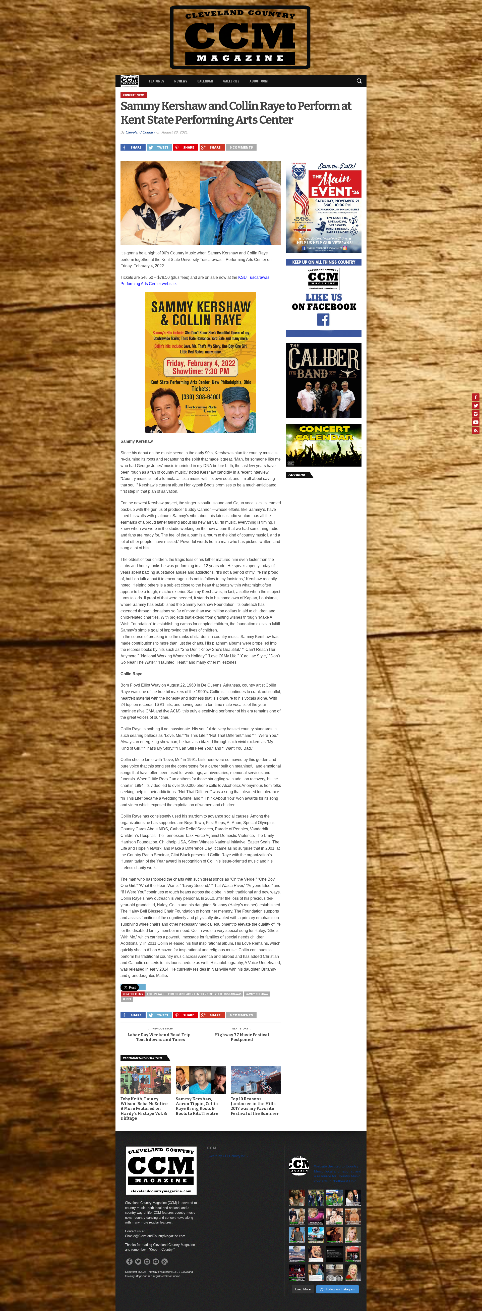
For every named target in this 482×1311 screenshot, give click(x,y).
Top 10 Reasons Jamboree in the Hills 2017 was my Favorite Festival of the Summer (255, 1106)
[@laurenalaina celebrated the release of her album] (297, 1198)
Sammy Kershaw (257, 994)
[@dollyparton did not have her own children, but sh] (297, 1216)
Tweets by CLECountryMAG (227, 1156)
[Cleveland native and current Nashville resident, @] (334, 1216)
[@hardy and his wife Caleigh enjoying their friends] (316, 1198)
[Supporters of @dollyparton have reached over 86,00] (297, 1254)
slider (127, 999)
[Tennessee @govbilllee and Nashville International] (353, 1198)
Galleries (231, 80)
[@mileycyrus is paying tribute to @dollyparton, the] (316, 1254)
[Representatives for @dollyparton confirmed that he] (353, 1272)
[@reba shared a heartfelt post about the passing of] (316, 1272)
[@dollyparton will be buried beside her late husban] (334, 1272)
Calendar (205, 80)
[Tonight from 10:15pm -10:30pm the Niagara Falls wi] (316, 1216)
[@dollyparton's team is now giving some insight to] (353, 1235)
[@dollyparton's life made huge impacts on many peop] (334, 1254)
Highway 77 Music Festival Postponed (241, 1037)
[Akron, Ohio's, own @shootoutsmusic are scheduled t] (353, 1254)
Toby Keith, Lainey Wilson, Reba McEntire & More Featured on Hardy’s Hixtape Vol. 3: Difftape (144, 1109)
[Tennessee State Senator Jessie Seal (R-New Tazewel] (353, 1216)
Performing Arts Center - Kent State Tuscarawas (205, 994)
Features (156, 80)
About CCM (259, 80)
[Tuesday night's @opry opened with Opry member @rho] (297, 1272)
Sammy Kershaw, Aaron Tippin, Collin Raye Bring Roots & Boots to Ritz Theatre (197, 1106)
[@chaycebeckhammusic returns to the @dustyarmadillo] (334, 1235)
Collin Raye (155, 994)
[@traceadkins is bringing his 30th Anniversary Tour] (297, 1235)
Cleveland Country (140, 132)
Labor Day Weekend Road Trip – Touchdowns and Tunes (161, 1037)
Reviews (180, 80)
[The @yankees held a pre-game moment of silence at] (316, 1235)
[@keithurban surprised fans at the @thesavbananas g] (334, 1198)
